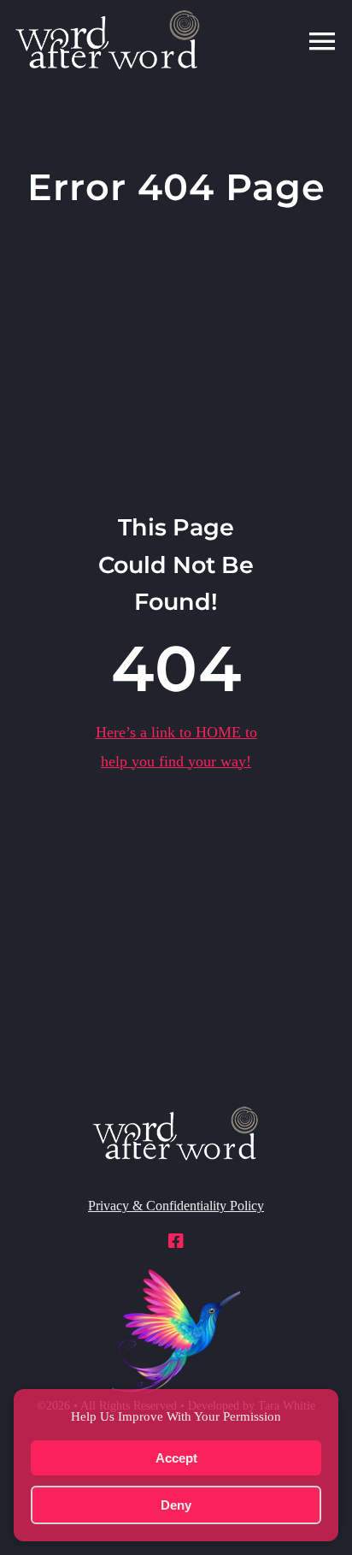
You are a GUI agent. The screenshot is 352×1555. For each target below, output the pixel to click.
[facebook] (176, 1241)
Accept (176, 1458)
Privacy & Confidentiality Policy (176, 1205)
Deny (176, 1505)
